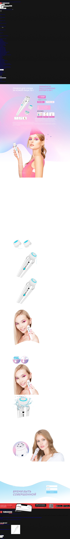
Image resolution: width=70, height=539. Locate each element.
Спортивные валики (3, 44)
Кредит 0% (12, 519)
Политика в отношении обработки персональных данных (8, 510)
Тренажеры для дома (3, 42)
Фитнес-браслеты (2, 43)
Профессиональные (2, 47)
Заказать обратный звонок (8, 9)
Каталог (5, 519)
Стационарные (2, 46)
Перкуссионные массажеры (4, 60)
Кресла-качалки (2, 41)
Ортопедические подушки (3, 52)
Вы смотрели (2, 523)
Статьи (1, 75)
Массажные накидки (3, 49)
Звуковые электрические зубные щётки (5, 67)
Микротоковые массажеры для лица (5, 66)
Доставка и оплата (2, 72)
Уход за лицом (2, 61)
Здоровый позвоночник (3, 53)
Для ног (1, 56)
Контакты (1, 74)
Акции (1, 70)
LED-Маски (1, 65)
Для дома (1, 39)
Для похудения (2, 59)
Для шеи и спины (2, 55)
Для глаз (1, 58)
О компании (1, 71)
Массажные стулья (2, 48)
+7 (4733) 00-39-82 (2, 509)
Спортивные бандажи (3, 45)
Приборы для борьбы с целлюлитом (5, 63)
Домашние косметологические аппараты (5, 64)
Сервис (1, 73)
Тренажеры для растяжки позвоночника (5, 54)
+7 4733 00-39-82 (2, 9)
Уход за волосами (2, 62)
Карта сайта (19, 519)
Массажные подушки (3, 50)
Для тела (1, 57)
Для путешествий (2, 68)
